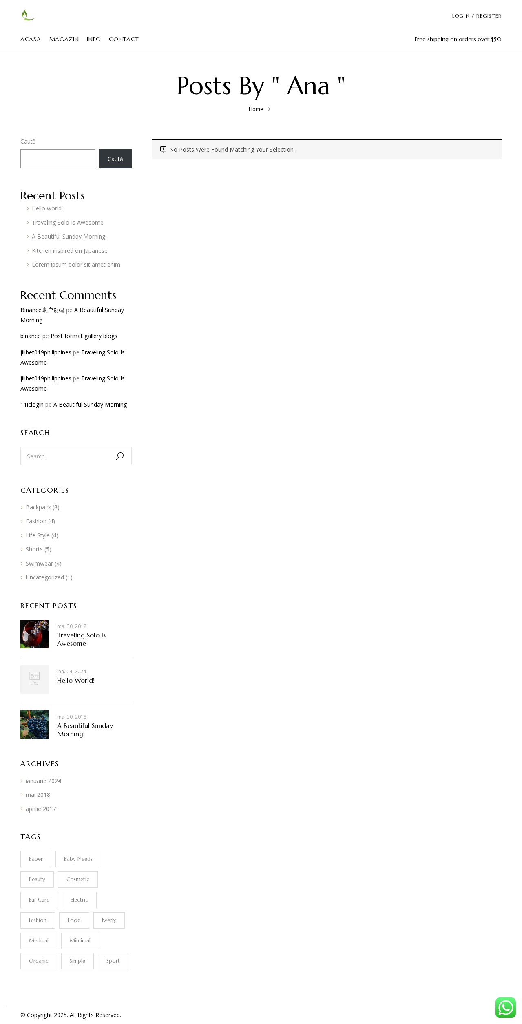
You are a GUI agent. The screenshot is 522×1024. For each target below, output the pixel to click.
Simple (77, 961)
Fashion (36, 521)
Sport (113, 961)
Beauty (37, 879)
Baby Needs (78, 859)
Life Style (38, 535)
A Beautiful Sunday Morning (68, 236)
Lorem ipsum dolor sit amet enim (76, 264)
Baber (36, 859)
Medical (39, 940)
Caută (28, 141)
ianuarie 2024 (43, 781)
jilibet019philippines (45, 352)
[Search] (120, 456)
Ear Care (39, 899)
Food (74, 920)
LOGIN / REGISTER (477, 16)
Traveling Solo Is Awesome (68, 222)
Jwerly (109, 920)
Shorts (34, 549)
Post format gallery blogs (84, 336)
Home (256, 109)
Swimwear (39, 563)
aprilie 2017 (41, 809)
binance (30, 336)
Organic (39, 961)
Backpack (38, 507)
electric (79, 899)
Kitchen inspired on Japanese (70, 250)
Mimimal (80, 940)
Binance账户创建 (42, 310)
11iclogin (32, 404)
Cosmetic (77, 879)
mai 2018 (38, 794)
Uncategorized (45, 577)
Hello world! (47, 208)
